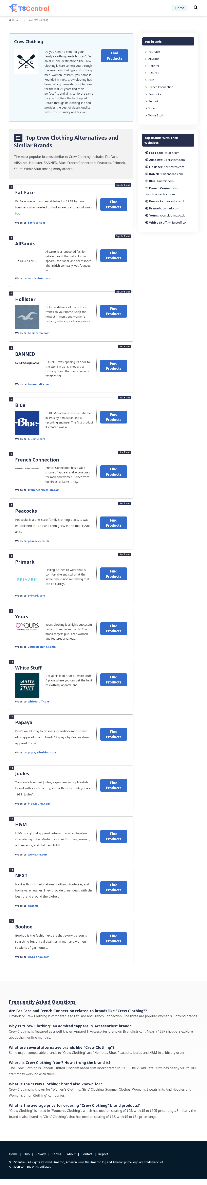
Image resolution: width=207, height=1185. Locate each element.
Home (179, 8)
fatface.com (36, 222)
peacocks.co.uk (38, 541)
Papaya (23, 722)
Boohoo (24, 926)
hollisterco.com (38, 333)
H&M (21, 824)
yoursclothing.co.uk (42, 646)
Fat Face (25, 192)
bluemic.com (36, 439)
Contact (86, 1154)
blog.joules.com (39, 803)
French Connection (37, 459)
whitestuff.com (38, 701)
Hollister (25, 299)
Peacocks (26, 511)
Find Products (114, 56)
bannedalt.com (38, 384)
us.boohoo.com (38, 957)
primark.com (36, 595)
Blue (20, 405)
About (71, 1154)
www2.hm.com (38, 854)
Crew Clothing (28, 41)
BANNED (25, 354)
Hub (27, 1154)
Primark (25, 562)
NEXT (21, 875)
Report (103, 1154)
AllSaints (25, 243)
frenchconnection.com (43, 490)
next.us (33, 905)
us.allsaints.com (39, 278)
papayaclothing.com (42, 752)
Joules (22, 773)
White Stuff (28, 667)
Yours (21, 616)
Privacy (41, 1154)
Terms (56, 1154)
